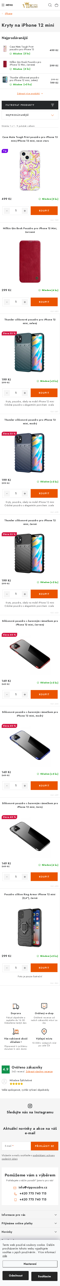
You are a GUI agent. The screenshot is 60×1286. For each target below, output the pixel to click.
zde (4, 1256)
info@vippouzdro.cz (33, 1187)
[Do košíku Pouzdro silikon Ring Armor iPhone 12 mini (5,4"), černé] (44, 967)
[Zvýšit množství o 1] (25, 211)
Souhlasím (44, 1276)
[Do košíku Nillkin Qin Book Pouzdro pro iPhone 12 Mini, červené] (44, 302)
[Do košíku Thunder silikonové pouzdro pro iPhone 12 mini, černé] (44, 594)
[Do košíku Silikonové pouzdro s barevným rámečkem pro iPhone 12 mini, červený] (44, 694)
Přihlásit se (44, 1146)
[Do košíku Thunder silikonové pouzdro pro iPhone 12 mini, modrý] (44, 493)
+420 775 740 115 (33, 1193)
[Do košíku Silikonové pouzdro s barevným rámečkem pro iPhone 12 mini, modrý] (44, 785)
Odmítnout (15, 1275)
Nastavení (30, 1264)
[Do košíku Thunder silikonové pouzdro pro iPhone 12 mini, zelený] (44, 392)
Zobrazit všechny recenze (39, 1071)
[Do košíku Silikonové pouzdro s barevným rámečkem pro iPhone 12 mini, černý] (44, 876)
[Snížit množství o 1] (7, 211)
